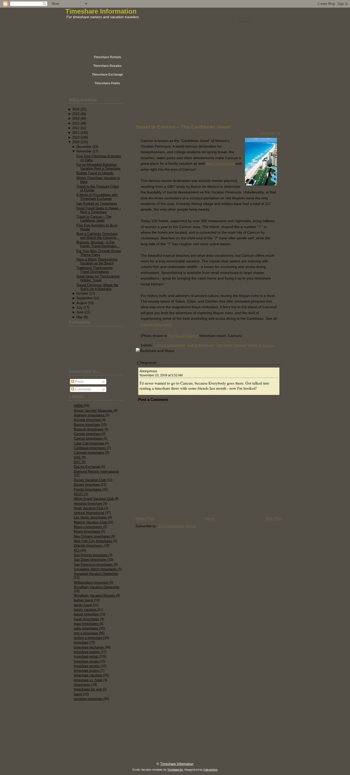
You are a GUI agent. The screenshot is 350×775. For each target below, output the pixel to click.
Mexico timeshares (88, 527)
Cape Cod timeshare (89, 443)
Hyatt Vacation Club (89, 508)
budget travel (84, 600)
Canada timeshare (88, 434)
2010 (75, 137)
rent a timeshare (86, 633)
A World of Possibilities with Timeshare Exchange (97, 197)
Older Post (273, 518)
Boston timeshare (87, 425)
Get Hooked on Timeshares (96, 203)
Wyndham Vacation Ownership (96, 587)
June (80, 312)
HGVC (79, 494)
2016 (75, 109)
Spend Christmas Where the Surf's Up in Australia (97, 287)
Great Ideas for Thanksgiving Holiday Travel (97, 278)
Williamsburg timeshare (91, 582)
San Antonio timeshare (91, 555)
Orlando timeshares (89, 545)
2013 (75, 123)
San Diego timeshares (91, 560)
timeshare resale (86, 661)
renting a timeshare (88, 638)
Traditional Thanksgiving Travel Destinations (94, 270)
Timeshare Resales (107, 66)
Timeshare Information (101, 11)
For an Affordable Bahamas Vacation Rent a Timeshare (98, 166)
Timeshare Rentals (107, 57)
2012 (75, 128)
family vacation (85, 610)
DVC (78, 462)
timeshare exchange (89, 647)
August (81, 303)
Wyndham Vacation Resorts (95, 595)
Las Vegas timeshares (91, 517)
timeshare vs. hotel (88, 680)
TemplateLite (175, 769)
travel (78, 694)
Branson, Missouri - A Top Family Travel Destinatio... (97, 244)
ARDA (79, 406)
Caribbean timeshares (90, 448)
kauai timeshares (87, 619)
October (82, 293)
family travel (83, 605)
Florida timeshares (88, 489)
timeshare (81, 642)
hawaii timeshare (87, 614)
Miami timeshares (87, 531)
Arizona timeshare (88, 420)
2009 (75, 142)
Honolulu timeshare (88, 503)
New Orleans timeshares (92, 536)
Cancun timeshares (89, 438)
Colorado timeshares (89, 452)
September (84, 298)
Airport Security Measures (94, 410)
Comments (82, 389)
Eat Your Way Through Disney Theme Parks (98, 253)
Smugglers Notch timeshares (96, 569)
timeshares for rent (88, 689)
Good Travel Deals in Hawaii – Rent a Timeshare (98, 210)
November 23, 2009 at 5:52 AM (161, 375)
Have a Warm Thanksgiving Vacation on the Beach (96, 261)
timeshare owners (87, 652)
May (79, 317)
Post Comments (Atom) (177, 526)
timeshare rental (86, 656)
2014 (75, 118)
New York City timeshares (93, 541)
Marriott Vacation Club (91, 522)
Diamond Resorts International (96, 471)
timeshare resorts (87, 666)
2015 (75, 114)
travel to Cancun (262, 345)
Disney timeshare (87, 485)
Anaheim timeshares (89, 415)
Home (209, 518)
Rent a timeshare (221, 163)
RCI (77, 550)
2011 (75, 133)
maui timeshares (86, 624)
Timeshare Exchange (107, 74)
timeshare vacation (88, 675)
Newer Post (145, 518)
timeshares (82, 685)
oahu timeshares (86, 628)
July (79, 307)
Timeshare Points (107, 83)
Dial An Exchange (87, 467)
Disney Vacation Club (90, 480)
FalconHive (210, 769)
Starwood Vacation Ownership (96, 574)
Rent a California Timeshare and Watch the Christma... (97, 236)
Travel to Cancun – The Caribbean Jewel (93, 218)
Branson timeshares (89, 429)
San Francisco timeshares (94, 564)
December (83, 147)
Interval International (89, 513)
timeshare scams (87, 671)
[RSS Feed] (83, 761)
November (83, 151)
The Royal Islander (183, 336)
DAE (78, 457)
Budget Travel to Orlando (95, 173)
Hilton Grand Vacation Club (94, 499)
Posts (79, 382)
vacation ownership (88, 699)
